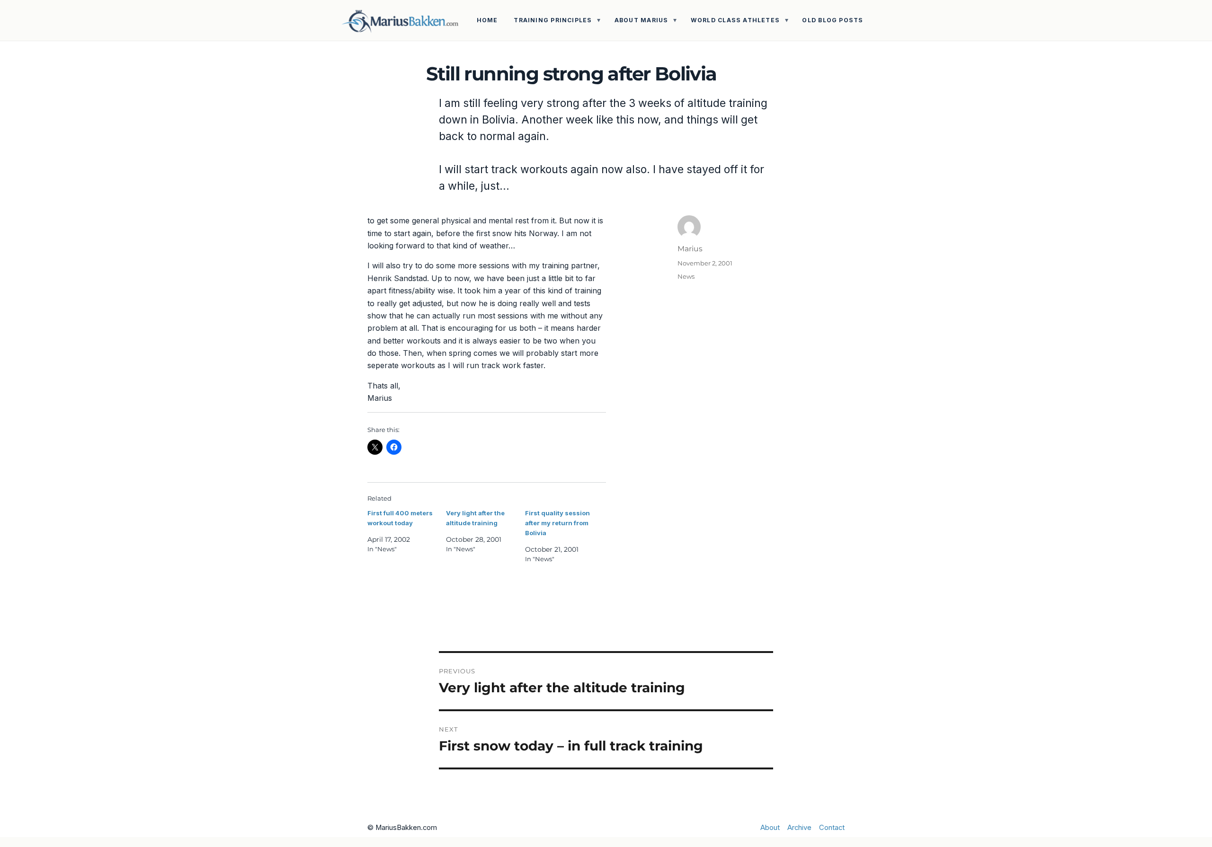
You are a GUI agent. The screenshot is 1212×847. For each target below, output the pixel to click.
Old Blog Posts (832, 20)
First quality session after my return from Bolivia (557, 523)
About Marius (641, 20)
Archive (799, 827)
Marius (690, 248)
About (770, 827)
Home (487, 20)
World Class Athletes (735, 20)
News (686, 276)
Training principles (553, 20)
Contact (832, 827)
